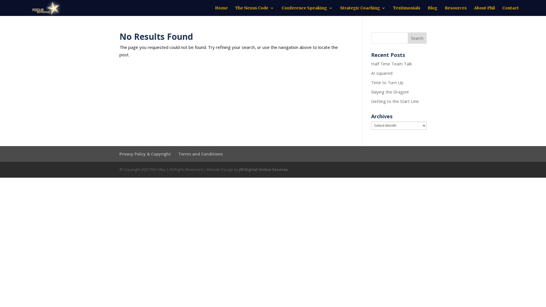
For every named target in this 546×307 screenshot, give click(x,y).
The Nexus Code (251, 8)
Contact (510, 8)
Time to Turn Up (387, 82)
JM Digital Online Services (263, 169)
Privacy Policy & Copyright (145, 154)
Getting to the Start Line (395, 101)
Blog (432, 8)
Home (221, 8)
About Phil (484, 8)
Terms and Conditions (200, 154)
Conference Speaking (304, 8)
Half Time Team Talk (391, 64)
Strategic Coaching (360, 8)
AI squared (381, 73)
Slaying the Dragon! (390, 92)
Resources (456, 8)
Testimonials (406, 8)
